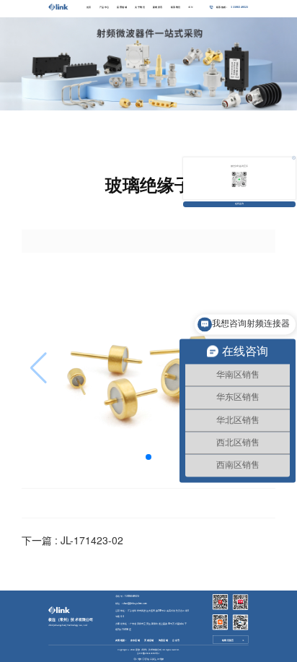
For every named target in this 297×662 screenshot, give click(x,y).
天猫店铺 (149, 640)
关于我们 (140, 7)
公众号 (175, 640)
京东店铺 (135, 640)
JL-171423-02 (92, 540)
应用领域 (122, 7)
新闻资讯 (158, 7)
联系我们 (176, 7)
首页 (89, 7)
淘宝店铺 (163, 640)
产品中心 (104, 7)
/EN (190, 7)
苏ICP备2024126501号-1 (148, 654)
